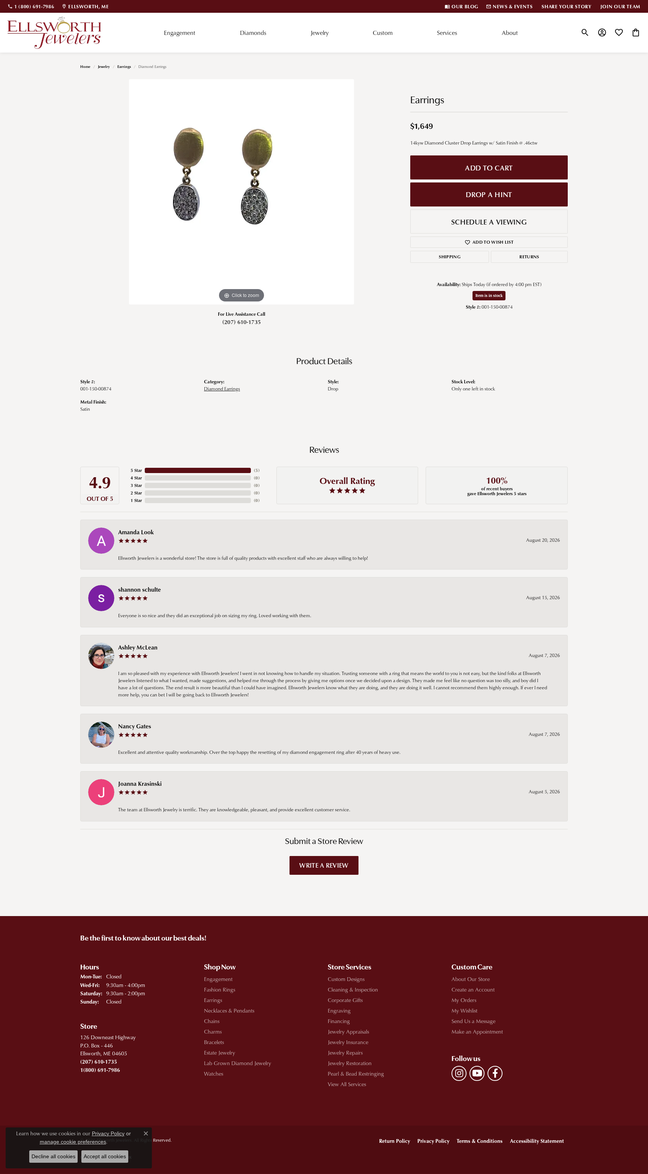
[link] (31, 6)
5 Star (136, 470)
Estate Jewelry (219, 1052)
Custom (383, 33)
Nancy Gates (134, 726)
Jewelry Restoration (350, 1063)
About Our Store (471, 979)
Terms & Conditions (479, 1140)
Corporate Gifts (345, 1000)
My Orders (464, 1000)
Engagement (179, 33)
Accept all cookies (105, 1156)
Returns (529, 256)
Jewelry (319, 33)
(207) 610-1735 (241, 322)
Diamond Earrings (222, 388)
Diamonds (253, 33)
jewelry (104, 66)
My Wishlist (464, 1010)
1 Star (136, 500)
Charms (213, 1031)
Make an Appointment (477, 1031)
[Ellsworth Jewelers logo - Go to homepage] (54, 33)
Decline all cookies (53, 1156)
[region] (241, 191)
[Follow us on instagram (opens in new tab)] (459, 1073)
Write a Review (323, 865)
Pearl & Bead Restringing (356, 1074)
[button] (585, 32)
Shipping (449, 256)
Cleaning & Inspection (353, 989)
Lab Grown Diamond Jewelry (237, 1063)
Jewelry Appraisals (348, 1031)
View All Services (347, 1084)
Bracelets (214, 1042)
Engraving (339, 1010)
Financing (339, 1021)
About (510, 33)
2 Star (136, 493)
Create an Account (473, 989)
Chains (211, 1021)
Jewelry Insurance (348, 1042)
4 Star (136, 478)
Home (85, 66)
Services (447, 33)
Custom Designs (346, 979)
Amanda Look (136, 532)
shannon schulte (139, 589)
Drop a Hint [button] (489, 194)
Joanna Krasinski (140, 783)
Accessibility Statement (537, 1140)
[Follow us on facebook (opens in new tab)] (495, 1073)
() (257, 470)
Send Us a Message (473, 1021)
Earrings (124, 66)
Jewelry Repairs (345, 1052)
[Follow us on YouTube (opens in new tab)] (477, 1073)
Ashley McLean (138, 647)
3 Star (136, 485)
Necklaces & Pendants (229, 1010)
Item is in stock (489, 295)
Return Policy (394, 1140)
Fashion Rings (219, 989)
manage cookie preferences (73, 1142)
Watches (213, 1074)
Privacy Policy (433, 1140)
